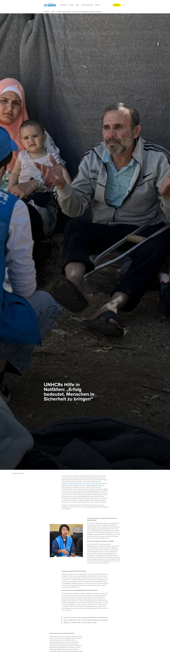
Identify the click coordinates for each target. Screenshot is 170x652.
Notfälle (71, 5)
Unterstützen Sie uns (87, 5)
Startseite (47, 11)
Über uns (97, 5)
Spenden (116, 5)
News (77, 5)
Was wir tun (63, 5)
